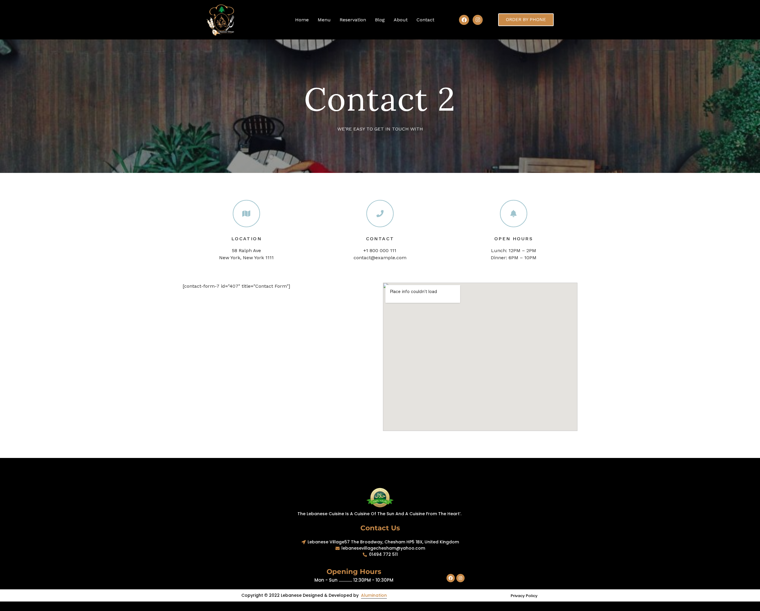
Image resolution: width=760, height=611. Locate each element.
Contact (425, 20)
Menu (324, 20)
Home (302, 20)
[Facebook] (464, 20)
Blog (380, 20)
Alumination (374, 595)
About (401, 20)
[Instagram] (478, 20)
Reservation (353, 20)
